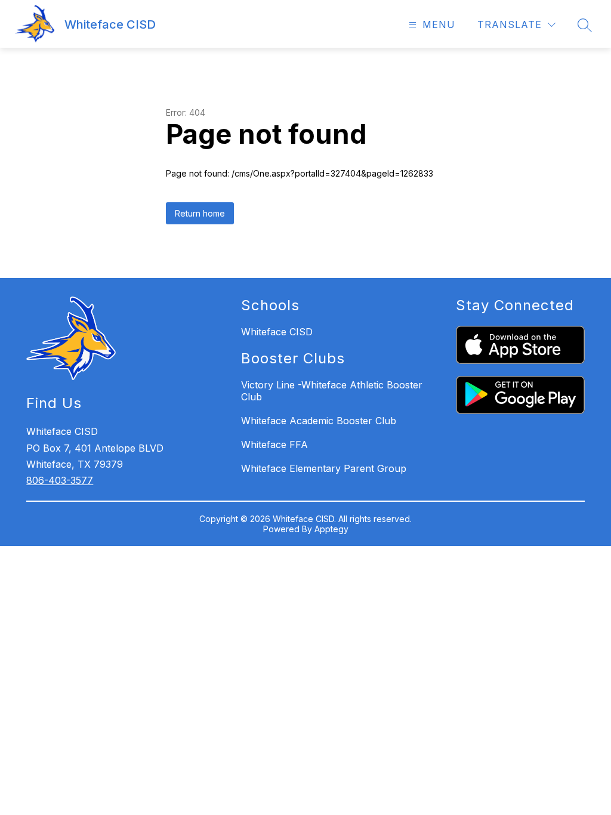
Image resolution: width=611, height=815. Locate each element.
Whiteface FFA (274, 444)
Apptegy (331, 529)
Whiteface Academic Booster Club (318, 421)
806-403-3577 (59, 480)
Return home (200, 213)
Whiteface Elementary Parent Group (323, 468)
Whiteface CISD (277, 332)
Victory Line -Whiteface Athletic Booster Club (331, 391)
